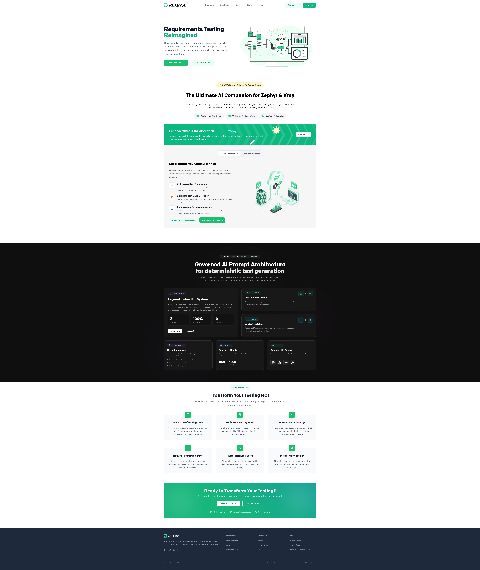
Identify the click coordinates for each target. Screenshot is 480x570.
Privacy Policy (295, 540)
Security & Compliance (299, 549)
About (260, 540)
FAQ (260, 549)
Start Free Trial (174, 62)
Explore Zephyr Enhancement (183, 220)
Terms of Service (288, 563)
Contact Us (293, 5)
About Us (251, 5)
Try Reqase (309, 5)
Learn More (175, 331)
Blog (228, 545)
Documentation (233, 540)
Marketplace (232, 549)
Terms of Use (295, 545)
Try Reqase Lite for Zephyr (212, 220)
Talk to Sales (204, 62)
